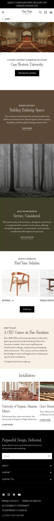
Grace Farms (47, 406)
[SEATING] (20, 283)
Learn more (7, 424)
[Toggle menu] (3, 12)
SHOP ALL (27, 309)
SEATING (6, 300)
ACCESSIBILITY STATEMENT (15, 505)
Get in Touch (27, 237)
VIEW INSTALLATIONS (27, 73)
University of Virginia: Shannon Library (19, 408)
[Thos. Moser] (27, 170)
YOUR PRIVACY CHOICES (14, 510)
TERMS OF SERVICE (31, 500)
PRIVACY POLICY (10, 500)
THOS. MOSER (17, 515)
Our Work (27, 128)
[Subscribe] (49, 456)
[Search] (40, 12)
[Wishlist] (45, 12)
